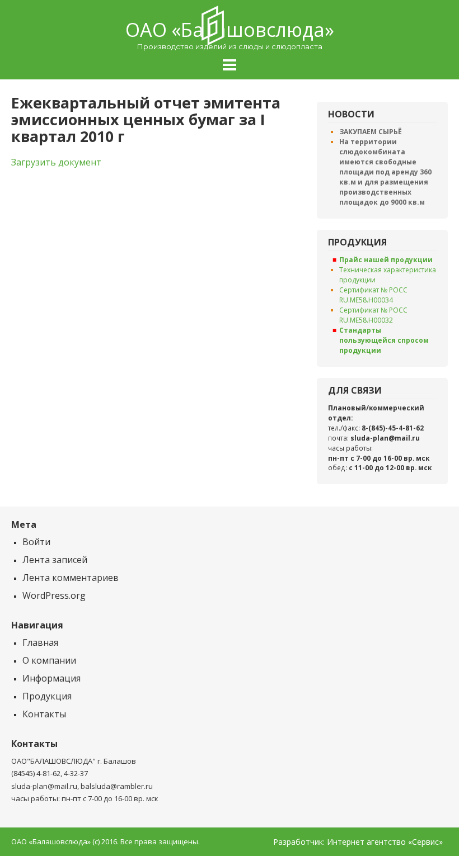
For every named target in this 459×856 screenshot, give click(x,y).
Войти (36, 542)
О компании (49, 660)
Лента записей (54, 560)
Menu (229, 64)
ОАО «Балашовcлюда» (229, 29)
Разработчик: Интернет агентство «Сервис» (358, 842)
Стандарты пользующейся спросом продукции (384, 340)
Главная (40, 642)
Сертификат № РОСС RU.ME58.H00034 (373, 295)
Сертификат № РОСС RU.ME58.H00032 (373, 315)
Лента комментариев (70, 577)
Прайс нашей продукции (386, 259)
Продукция (47, 696)
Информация (51, 678)
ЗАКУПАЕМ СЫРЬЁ (370, 131)
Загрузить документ (56, 162)
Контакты (44, 714)
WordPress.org (54, 595)
